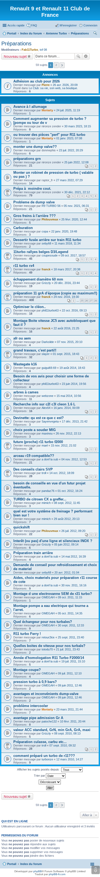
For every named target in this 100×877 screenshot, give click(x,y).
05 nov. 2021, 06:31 (76, 205)
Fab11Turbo (30, 49)
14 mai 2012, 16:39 (73, 556)
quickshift (21, 527)
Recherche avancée (86, 56)
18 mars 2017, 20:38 (67, 269)
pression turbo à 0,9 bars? (35, 682)
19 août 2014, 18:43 (72, 367)
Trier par (40, 775)
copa (45, 231)
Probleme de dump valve (34, 202)
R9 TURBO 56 (51, 205)
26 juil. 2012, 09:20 (73, 530)
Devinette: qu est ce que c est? (38, 418)
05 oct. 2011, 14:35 (70, 613)
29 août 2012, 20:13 (66, 518)
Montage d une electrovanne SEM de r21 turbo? (52, 594)
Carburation (23, 228)
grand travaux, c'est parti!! (34, 350)
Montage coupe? (27, 670)
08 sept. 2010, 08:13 (67, 733)
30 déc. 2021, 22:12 (77, 192)
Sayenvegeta (50, 421)
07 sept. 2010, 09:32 (62, 745)
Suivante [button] (62, 65)
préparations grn (27, 159)
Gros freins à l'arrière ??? (34, 216)
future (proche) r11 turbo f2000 (38, 442)
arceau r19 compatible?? (33, 456)
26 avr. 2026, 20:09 (65, 84)
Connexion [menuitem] (90, 25)
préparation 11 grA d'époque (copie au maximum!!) (55, 293)
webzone (47, 395)
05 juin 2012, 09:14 (66, 544)
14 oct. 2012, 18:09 (61, 473)
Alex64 (46, 407)
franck (46, 269)
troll (44, 473)
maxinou (47, 433)
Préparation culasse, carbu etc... (40, 742)
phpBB (37, 871)
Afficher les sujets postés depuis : (39, 769)
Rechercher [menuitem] (95, 34)
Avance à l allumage (30, 107)
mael (45, 445)
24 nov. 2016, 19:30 (66, 296)
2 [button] (56, 65)
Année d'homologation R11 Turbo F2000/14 (48, 658)
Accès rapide (16, 25)
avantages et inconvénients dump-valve (45, 694)
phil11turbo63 (50, 310)
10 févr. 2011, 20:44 (72, 721)
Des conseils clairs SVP (33, 469)
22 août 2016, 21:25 (66, 328)
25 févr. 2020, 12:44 (74, 219)
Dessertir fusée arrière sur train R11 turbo (47, 240)
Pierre (46, 84)
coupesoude (50, 255)
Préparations (16, 43)
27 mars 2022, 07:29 (69, 180)
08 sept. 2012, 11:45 (67, 502)
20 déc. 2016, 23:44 (67, 283)
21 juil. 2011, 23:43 (68, 649)
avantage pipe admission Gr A (38, 718)
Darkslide (48, 341)
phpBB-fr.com (57, 874)
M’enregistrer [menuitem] (68, 25)
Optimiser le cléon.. (29, 307)
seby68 (46, 243)
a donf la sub (50, 459)
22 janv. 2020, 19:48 (64, 231)
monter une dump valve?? (35, 147)
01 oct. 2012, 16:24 (70, 490)
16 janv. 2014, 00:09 (66, 407)
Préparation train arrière (33, 553)
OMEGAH (48, 597)
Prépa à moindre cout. (32, 189)
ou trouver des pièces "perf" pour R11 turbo (49, 135)
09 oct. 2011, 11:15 (70, 597)
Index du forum (31, 864)
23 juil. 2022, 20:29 (71, 150)
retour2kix (48, 637)
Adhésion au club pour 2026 (36, 81)
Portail (11, 33)
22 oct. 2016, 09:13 (74, 310)
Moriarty (47, 110)
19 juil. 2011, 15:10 (73, 661)
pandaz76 (48, 490)
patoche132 (49, 721)
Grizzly (46, 283)
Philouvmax (50, 219)
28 (95, 300)
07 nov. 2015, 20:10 (69, 341)
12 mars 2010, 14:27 (69, 759)
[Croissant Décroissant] (50, 782)
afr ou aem (22, 338)
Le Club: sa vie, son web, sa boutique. (53, 88)
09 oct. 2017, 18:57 (73, 255)
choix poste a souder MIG (34, 430)
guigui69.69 (49, 367)
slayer (46, 353)
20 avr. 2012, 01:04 (66, 572)
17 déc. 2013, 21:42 (74, 421)
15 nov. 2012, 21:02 (63, 445)
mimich (46, 502)
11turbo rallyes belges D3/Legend (40, 252)
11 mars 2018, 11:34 (67, 243)
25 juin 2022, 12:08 (76, 162)
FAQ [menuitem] (34, 25)
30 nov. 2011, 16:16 (73, 585)
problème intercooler (30, 706)
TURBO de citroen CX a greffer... (39, 499)
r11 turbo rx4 (23, 266)
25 (82, 300)
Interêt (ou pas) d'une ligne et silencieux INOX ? (52, 541)
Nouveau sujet (15, 56)
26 (86, 300)
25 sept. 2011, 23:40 (71, 637)
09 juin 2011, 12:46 (70, 685)
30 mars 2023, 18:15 (77, 126)
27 (91, 300)
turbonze (47, 759)
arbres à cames (25, 392)
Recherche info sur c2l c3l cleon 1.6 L (44, 404)
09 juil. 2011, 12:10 (70, 673)
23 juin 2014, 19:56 (74, 383)
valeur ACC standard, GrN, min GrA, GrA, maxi (51, 730)
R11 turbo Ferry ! (27, 634)
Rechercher (78, 56)
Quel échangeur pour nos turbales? (42, 622)
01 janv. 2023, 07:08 (69, 138)
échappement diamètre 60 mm (38, 279)
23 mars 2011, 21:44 (69, 709)
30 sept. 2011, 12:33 (71, 625)
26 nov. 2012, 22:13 (68, 433)
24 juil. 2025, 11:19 (68, 110)
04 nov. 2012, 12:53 (74, 459)
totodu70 (47, 649)
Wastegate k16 (25, 364)
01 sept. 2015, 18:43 (66, 353)
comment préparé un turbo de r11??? (44, 756)
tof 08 (43, 49)
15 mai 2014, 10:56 (69, 395)
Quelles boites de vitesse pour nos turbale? (49, 646)
